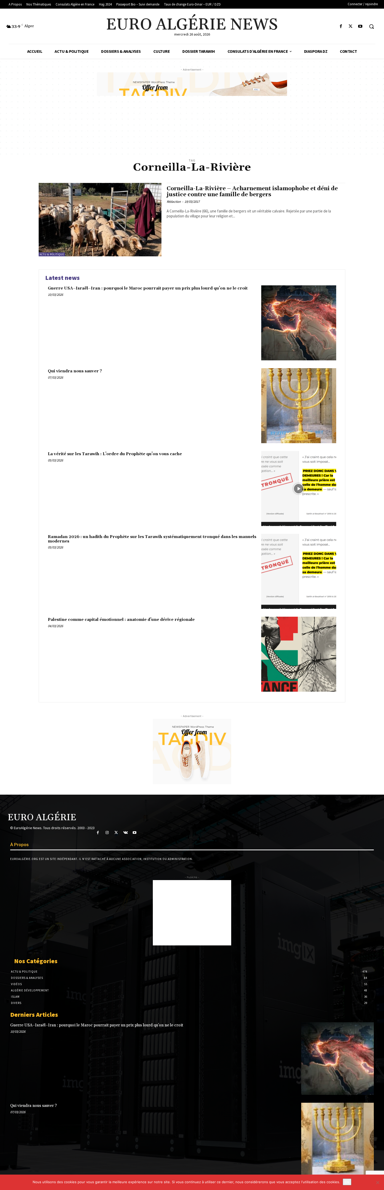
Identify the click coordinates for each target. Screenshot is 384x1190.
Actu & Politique (52, 254)
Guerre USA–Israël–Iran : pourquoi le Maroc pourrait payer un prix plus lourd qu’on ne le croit (148, 288)
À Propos (19, 844)
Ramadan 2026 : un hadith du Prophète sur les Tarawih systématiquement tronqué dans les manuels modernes (152, 539)
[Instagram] (107, 832)
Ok (347, 1182)
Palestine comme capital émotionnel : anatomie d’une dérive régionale (121, 619)
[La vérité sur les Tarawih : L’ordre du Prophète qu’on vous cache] (298, 488)
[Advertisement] (192, 912)
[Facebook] (340, 26)
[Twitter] (350, 26)
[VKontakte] (125, 832)
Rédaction (174, 201)
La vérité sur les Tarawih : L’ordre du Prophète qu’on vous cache (115, 454)
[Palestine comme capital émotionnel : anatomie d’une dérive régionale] (298, 654)
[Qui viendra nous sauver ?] (298, 405)
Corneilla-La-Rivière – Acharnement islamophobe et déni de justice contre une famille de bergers (252, 191)
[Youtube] (360, 26)
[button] (371, 26)
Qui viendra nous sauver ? (75, 371)
